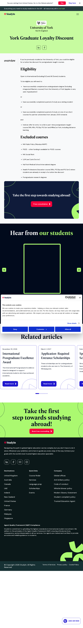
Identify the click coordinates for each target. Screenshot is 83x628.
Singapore (8, 518)
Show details (72, 323)
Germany (8, 510)
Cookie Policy (74, 565)
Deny (15, 329)
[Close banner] (80, 297)
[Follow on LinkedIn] (6, 462)
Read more (9, 384)
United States (10, 501)
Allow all (68, 329)
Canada (7, 484)
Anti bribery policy (62, 480)
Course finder (34, 475)
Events (32, 492)
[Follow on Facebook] (13, 462)
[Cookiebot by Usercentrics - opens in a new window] (67, 297)
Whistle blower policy (63, 488)
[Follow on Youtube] (20, 462)
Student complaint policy (64, 497)
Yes (62, 3)
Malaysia (7, 514)
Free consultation (40, 204)
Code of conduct (61, 484)
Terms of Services (48, 565)
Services (32, 480)
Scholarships (34, 488)
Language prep (35, 484)
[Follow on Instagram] (26, 462)
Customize (40, 329)
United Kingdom (11, 475)
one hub (61, 9)
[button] (79, 270)
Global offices (60, 475)
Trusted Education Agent (64, 501)
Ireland (7, 492)
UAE (5, 488)
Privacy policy (62, 565)
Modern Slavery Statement (65, 492)
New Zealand (9, 497)
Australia (8, 480)
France (7, 505)
